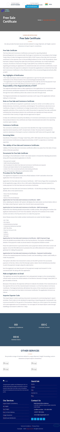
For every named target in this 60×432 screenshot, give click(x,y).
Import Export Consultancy (10, 403)
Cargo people (29, 428)
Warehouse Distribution (9, 418)
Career (33, 387)
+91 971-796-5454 (39, 412)
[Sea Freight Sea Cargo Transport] (34, 364)
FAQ (32, 390)
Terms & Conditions (26, 426)
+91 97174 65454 (15, 4)
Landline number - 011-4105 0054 (43, 409)
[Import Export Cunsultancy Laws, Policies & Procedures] (34, 370)
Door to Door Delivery (9, 412)
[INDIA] (46, 4)
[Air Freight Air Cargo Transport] (6, 364)
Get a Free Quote (32, 6)
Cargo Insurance (7, 415)
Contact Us (34, 393)
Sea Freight (6, 409)
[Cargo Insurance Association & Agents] (6, 370)
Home (39, 20)
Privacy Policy (35, 426)
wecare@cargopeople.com (34, 4)
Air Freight (5, 406)
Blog (32, 396)
